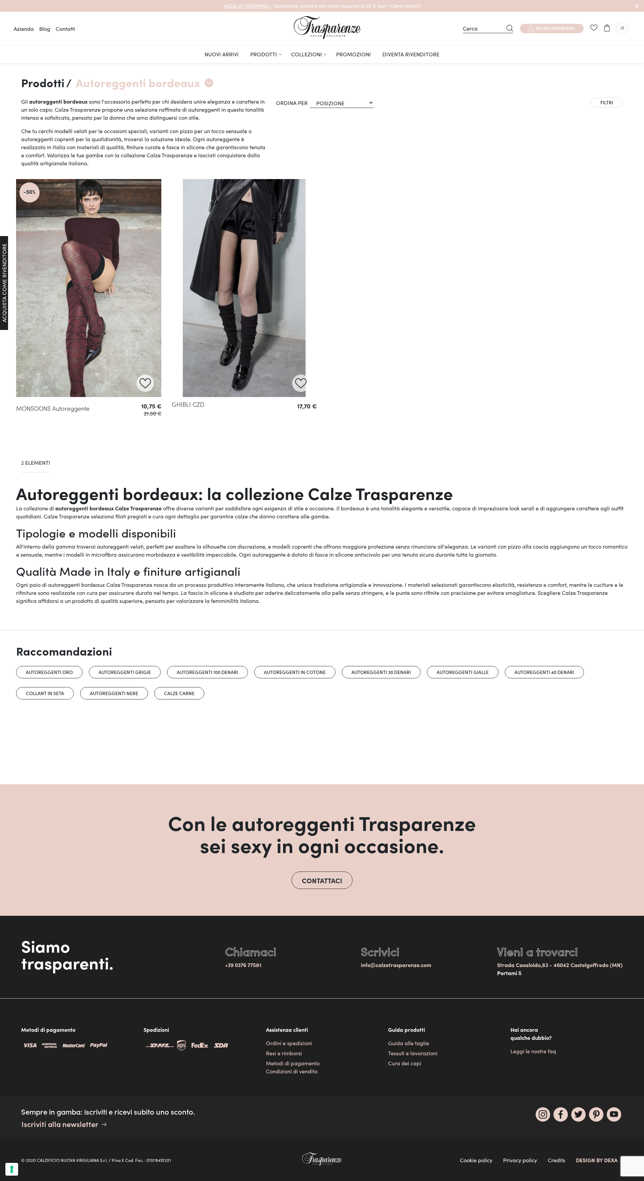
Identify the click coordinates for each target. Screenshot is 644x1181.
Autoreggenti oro (49, 672)
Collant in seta (45, 693)
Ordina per (292, 102)
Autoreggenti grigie (125, 672)
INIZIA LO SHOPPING (246, 5)
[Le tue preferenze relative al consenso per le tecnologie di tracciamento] (11, 1169)
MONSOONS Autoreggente (53, 408)
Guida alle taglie (408, 1043)
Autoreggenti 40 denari (544, 672)
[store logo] (327, 27)
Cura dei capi (404, 1063)
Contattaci (322, 880)
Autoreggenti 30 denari (381, 672)
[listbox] (89, 435)
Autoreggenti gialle (463, 672)
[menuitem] (222, 54)
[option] (22, 434)
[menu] (322, 54)
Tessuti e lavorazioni (412, 1053)
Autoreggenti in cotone (295, 672)
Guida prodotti (406, 1029)
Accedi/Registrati (555, 28)
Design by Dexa (597, 1160)
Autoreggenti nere (114, 693)
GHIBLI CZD (188, 404)
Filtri (606, 102)
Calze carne (179, 693)
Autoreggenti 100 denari (207, 672)
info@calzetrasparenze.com (396, 964)
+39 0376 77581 (243, 964)
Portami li (509, 972)
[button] (622, 28)
